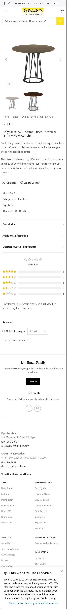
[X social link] (16, 211)
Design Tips (40, 558)
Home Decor (7, 517)
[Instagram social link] (9, 3)
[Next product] (13, 124)
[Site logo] (33, 11)
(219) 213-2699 (8, 462)
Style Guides (40, 564)
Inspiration (41, 552)
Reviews (5, 560)
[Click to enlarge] (9, 84)
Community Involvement (46, 543)
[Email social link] (20, 211)
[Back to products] (9, 124)
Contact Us (40, 517)
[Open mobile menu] (6, 11)
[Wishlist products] (62, 11)
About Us (6, 538)
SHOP (4, 482)
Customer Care (43, 482)
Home (6, 116)
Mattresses (6, 523)
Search (60, 21)
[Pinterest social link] (24, 211)
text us (29, 147)
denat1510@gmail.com (13, 466)
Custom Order (7, 566)
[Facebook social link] (5, 3)
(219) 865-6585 (9, 441)
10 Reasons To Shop (10, 549)
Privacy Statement (43, 505)
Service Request (42, 500)
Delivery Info (41, 488)
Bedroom (5, 494)
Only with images (15, 331)
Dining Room (29, 116)
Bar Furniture (46, 116)
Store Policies (41, 511)
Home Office (7, 511)
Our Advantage (8, 555)
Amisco (11, 205)
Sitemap (39, 528)
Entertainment (7, 505)
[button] (6, 59)
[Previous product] (5, 124)
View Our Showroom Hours (16, 474)
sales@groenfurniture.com (15, 446)
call (21, 147)
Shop (15, 116)
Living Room (6, 488)
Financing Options (43, 494)
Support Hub (41, 523)
